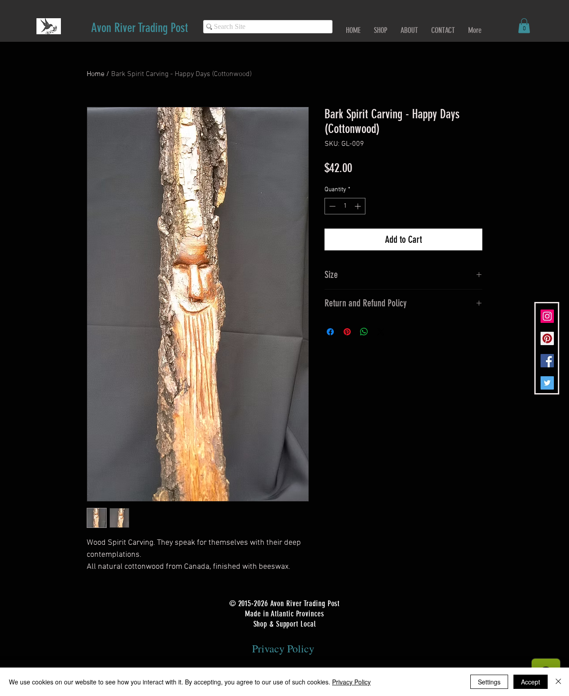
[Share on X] (381, 331)
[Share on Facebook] (330, 331)
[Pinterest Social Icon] (547, 338)
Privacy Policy (351, 681)
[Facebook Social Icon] (547, 360)
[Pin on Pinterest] (347, 331)
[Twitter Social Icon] (547, 383)
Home (95, 74)
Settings (489, 681)
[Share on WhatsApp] (364, 331)
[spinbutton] (345, 206)
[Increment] (358, 206)
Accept (530, 681)
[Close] (558, 682)
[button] (524, 25)
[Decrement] (331, 206)
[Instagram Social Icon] (547, 316)
